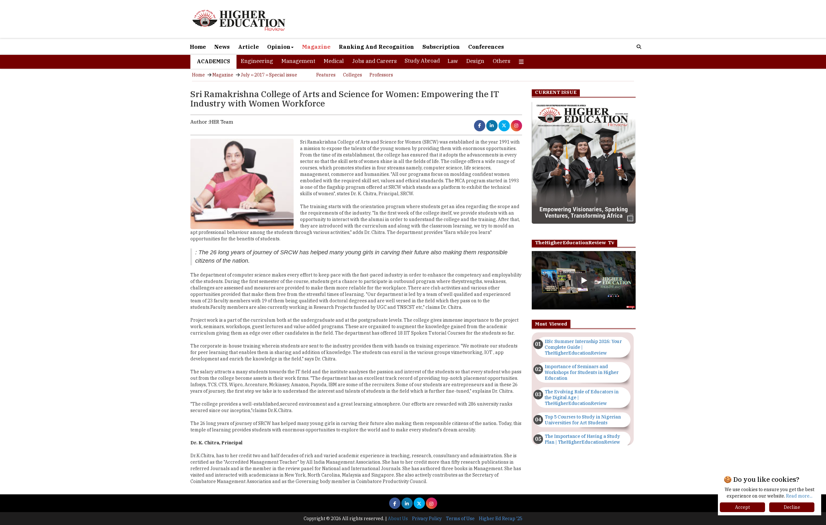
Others (501, 61)
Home (198, 46)
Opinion (278, 46)
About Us (398, 518)
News (222, 46)
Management (298, 61)
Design (475, 61)
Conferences (486, 46)
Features (326, 75)
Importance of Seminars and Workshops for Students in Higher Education (582, 372)
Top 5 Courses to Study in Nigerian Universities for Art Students (583, 420)
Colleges (352, 75)
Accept (742, 507)
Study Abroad (422, 60)
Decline (792, 507)
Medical (334, 61)
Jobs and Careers (374, 61)
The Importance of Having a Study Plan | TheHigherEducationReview (582, 439)
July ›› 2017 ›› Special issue (269, 75)
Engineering (257, 61)
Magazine (316, 46)
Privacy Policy (427, 518)
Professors (381, 75)
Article (248, 46)
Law (453, 61)
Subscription (441, 46)
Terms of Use (460, 518)
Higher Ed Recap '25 (500, 518)
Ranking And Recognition (376, 46)
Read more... (799, 496)
